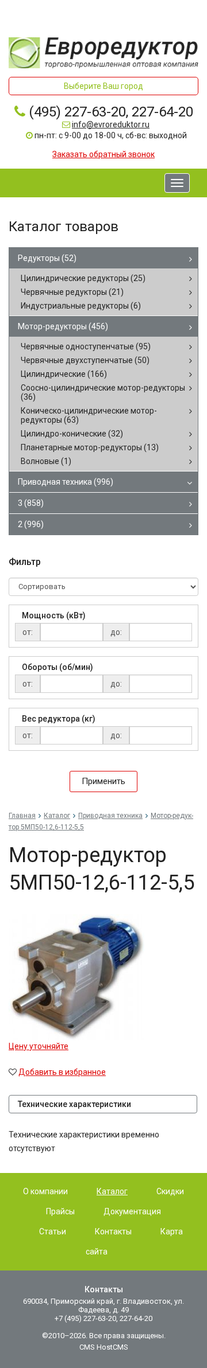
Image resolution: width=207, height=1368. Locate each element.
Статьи (52, 1231)
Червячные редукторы (72, 292)
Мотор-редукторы (63, 326)
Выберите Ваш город (103, 86)
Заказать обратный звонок (103, 154)
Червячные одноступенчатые (86, 346)
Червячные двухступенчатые (85, 360)
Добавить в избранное (62, 1072)
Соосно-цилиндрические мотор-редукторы (103, 392)
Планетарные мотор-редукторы (90, 447)
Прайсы (60, 1211)
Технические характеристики (74, 1104)
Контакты (113, 1231)
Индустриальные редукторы (81, 305)
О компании (45, 1191)
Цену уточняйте (38, 1046)
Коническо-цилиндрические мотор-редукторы (89, 415)
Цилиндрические (64, 374)
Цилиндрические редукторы (83, 278)
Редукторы (47, 258)
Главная (22, 816)
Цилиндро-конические (72, 433)
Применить (103, 781)
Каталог (57, 816)
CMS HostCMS (103, 1347)
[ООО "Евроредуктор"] (103, 51)
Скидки (170, 1191)
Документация (132, 1211)
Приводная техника (65, 481)
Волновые (46, 461)
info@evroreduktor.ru (111, 124)
